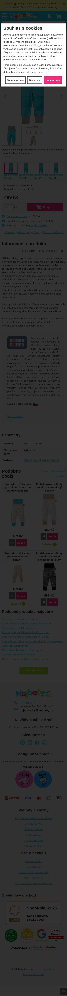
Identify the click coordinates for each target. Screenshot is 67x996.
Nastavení (34, 80)
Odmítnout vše (15, 80)
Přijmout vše (53, 80)
